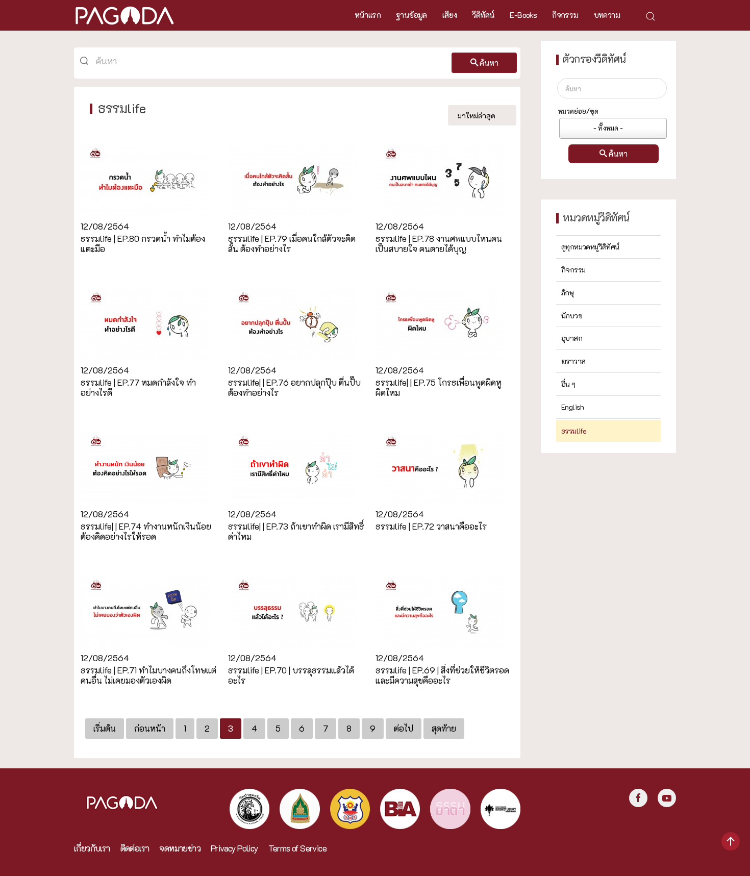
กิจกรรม (565, 15)
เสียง (449, 15)
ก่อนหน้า (149, 728)
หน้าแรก (368, 15)
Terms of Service (297, 848)
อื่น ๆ (568, 384)
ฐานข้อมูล (411, 15)
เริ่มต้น (104, 728)
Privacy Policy (234, 848)
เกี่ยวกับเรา (92, 848)
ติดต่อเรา (134, 848)
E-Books (523, 15)
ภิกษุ (567, 292)
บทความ (607, 15)
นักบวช (571, 315)
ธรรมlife (573, 431)
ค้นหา (489, 63)
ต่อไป (403, 728)
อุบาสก (571, 338)
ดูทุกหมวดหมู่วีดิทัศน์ (590, 247)
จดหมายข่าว (180, 848)
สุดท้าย (444, 728)
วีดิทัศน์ (483, 15)
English (572, 407)
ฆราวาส (573, 361)
